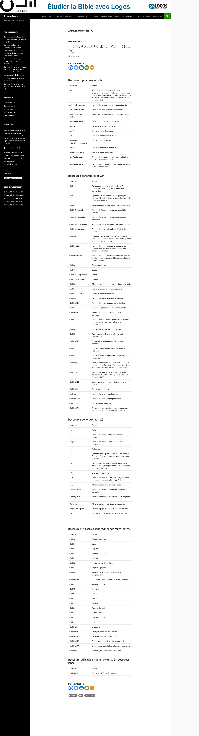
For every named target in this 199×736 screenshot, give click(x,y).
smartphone (20, 155)
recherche (7, 152)
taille (23, 159)
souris (7, 158)
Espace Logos (11, 16)
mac (10, 141)
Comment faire (9, 106)
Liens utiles (157, 16)
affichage (15, 130)
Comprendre (8, 109)
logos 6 (6, 141)
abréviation (8, 130)
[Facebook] (70, 67)
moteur (14, 141)
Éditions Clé (8, 192)
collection (7, 133)
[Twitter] (76, 67)
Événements (127, 16)
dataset (13, 136)
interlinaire (15, 138)
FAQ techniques (9, 112)
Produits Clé (82, 16)
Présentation (46, 16)
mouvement (21, 141)
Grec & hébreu (9, 116)
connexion (7, 136)
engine (6, 138)
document (19, 136)
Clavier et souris (76, 41)
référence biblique (10, 155)
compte (18, 133)
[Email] (86, 67)
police (8, 143)
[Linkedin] (81, 67)
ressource (16, 152)
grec (10, 138)
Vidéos (95, 16)
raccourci (90, 695)
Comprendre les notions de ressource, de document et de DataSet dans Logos (14, 53)
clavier (73, 695)
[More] (92, 67)
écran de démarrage (10, 164)
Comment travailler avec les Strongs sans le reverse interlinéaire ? (14, 86)
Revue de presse (144, 16)
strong (13, 159)
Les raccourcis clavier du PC (99, 48)
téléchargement (9, 162)
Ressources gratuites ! (110, 16)
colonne (13, 133)
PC (81, 695)
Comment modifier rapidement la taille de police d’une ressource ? (15, 61)
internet (22, 138)
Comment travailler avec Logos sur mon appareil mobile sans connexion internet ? (15, 69)
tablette (18, 159)
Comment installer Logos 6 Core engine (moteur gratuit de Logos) (15, 39)
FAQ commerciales (64, 16)
